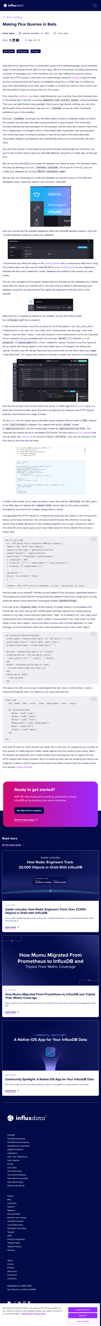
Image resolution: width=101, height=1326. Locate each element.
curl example (85, 432)
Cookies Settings (82, 1321)
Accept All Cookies (83, 1310)
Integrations (12, 1153)
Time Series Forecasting (17, 1178)
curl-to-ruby (27, 436)
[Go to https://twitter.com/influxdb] (14, 1303)
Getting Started (52, 263)
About (10, 1260)
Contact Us (12, 1274)
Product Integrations (16, 1239)
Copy (93, 539)
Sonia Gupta (8, 33)
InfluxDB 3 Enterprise (16, 1138)
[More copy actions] (45, 40)
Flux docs (80, 406)
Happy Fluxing (23, 767)
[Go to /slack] (28, 1303)
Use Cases (8, 51)
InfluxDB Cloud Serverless (18, 1142)
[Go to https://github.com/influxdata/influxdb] (24, 1303)
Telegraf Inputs (13, 1242)
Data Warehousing (15, 1182)
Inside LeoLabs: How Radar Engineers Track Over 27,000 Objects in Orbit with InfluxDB (45, 911)
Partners (10, 1267)
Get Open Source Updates (29, 810)
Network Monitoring (15, 1185)
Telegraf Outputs (14, 1246)
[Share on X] (10, 40)
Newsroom (12, 1271)
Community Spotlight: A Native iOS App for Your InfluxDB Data (49, 1079)
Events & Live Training (16, 1217)
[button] (94, 5)
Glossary (11, 1250)
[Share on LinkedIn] (13, 40)
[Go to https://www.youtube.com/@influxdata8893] (9, 1302)
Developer (22, 51)
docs (13, 420)
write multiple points (65, 267)
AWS (9, 1235)
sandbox (75, 77)
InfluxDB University (15, 1221)
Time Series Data (14, 1171)
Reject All (82, 1315)
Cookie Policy (27, 1313)
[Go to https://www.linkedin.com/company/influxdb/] (19, 1302)
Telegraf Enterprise (15, 1149)
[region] (50, 1314)
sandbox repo (25, 96)
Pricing (10, 1163)
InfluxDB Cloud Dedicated (18, 1146)
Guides (10, 1196)
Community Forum (15, 1224)
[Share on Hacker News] (17, 40)
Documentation (13, 1214)
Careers (10, 1264)
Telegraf (10, 1232)
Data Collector (13, 1160)
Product (35, 51)
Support (10, 1206)
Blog (9, 1199)
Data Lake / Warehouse (17, 1156)
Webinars (11, 1210)
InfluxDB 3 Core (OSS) (16, 1228)
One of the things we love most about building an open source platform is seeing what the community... (47, 1084)
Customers (12, 1203)
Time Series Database (16, 1174)
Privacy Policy (40, 1313)
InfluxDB (11, 1135)
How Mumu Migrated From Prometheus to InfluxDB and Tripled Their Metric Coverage (50, 996)
